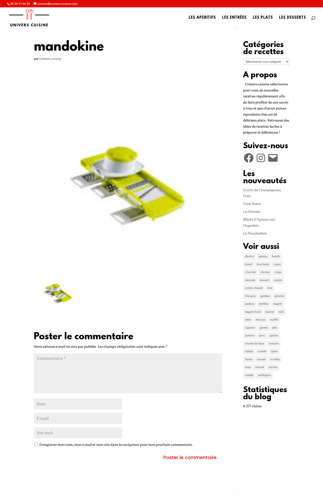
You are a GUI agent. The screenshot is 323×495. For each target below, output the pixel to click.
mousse (261, 319)
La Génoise (251, 211)
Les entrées (234, 18)
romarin (274, 343)
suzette (262, 351)
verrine (273, 367)
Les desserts (292, 18)
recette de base (254, 343)
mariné (269, 311)
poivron (250, 335)
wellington (264, 375)
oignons (250, 327)
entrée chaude (254, 288)
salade (249, 351)
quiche (274, 335)
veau (248, 367)
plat (274, 327)
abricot (249, 256)
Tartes (249, 359)
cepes (277, 264)
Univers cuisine (50, 59)
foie (269, 288)
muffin (274, 319)
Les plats (263, 18)
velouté (259, 367)
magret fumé (253, 311)
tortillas (275, 359)
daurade (250, 280)
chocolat (250, 272)
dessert (264, 280)
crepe (277, 272)
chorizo (265, 272)
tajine (274, 351)
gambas (265, 296)
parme (264, 327)
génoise (279, 296)
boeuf (248, 264)
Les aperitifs (202, 18)
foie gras (250, 296)
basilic (276, 256)
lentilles (264, 303)
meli (281, 311)
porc (262, 335)
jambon (249, 303)
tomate (261, 359)
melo (248, 319)
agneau (262, 256)
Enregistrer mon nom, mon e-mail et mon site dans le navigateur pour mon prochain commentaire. (116, 445)
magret (277, 303)
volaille (249, 375)
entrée (278, 280)
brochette (263, 264)
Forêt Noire (252, 204)
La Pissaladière (254, 233)
